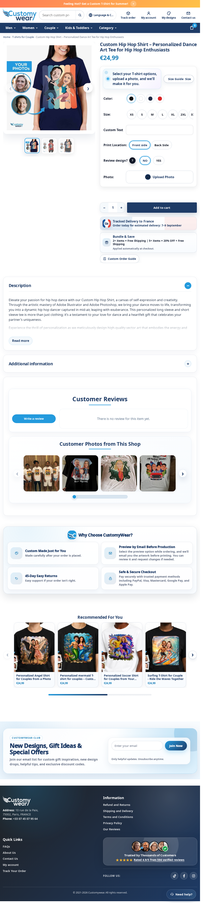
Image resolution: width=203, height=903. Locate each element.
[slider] (100, 497)
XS (131, 114)
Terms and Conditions (118, 817)
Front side (139, 145)
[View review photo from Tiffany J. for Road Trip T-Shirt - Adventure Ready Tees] (158, 473)
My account (11, 865)
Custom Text (113, 130)
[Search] (80, 15)
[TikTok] (174, 876)
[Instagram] (193, 876)
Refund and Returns (116, 805)
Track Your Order (14, 871)
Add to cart (161, 208)
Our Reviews (111, 829)
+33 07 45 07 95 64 (25, 819)
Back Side (161, 145)
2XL (183, 114)
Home (6, 37)
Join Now (176, 746)
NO (145, 160)
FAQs (6, 847)
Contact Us (10, 859)
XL (173, 114)
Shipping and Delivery (118, 811)
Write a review (34, 419)
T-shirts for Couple (23, 37)
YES (158, 160)
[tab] (32, 145)
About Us (9, 853)
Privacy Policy (112, 823)
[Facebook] (184, 876)
